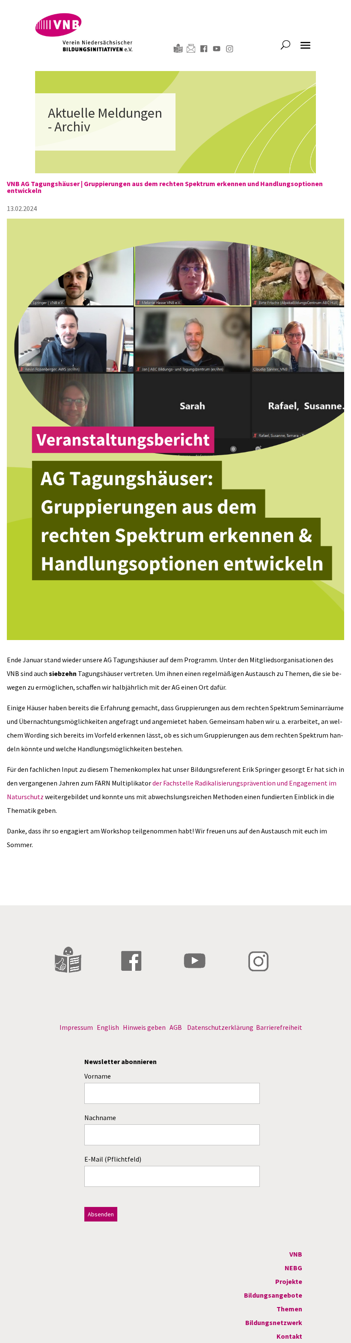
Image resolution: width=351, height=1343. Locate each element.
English (108, 1027)
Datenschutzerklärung (220, 1027)
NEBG (293, 1267)
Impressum (76, 1027)
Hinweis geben (144, 1027)
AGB (176, 1027)
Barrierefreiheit (279, 1027)
